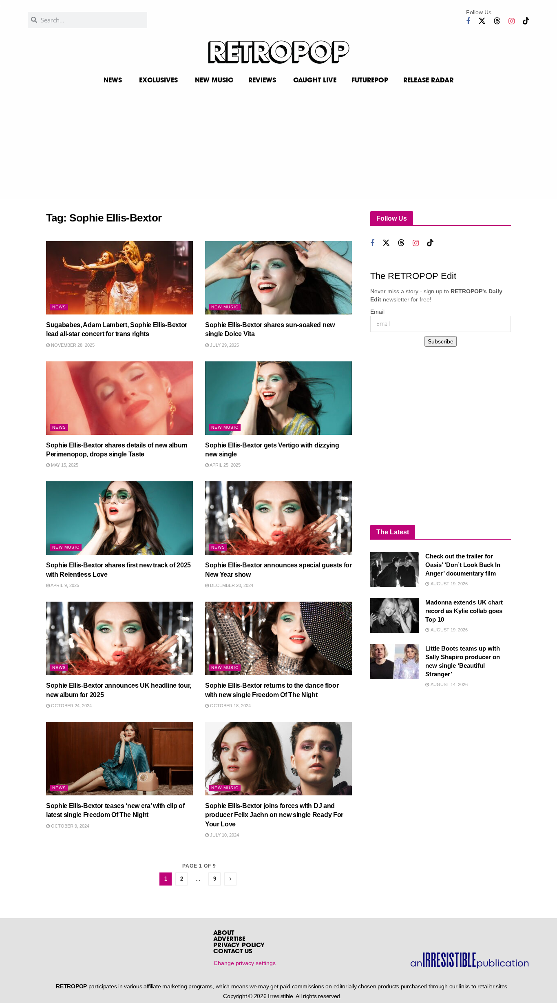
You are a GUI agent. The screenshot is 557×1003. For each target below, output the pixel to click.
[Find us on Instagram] (511, 21)
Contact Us (232, 952)
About (223, 933)
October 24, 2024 (71, 705)
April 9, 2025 (64, 585)
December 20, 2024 (231, 585)
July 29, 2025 (224, 345)
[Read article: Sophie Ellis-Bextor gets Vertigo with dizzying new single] (278, 398)
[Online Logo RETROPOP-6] (278, 52)
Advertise (229, 940)
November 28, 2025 (72, 345)
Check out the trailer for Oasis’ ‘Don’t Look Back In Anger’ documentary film (462, 565)
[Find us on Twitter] (482, 21)
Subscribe (440, 341)
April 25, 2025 (225, 465)
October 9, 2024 (69, 826)
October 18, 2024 (230, 705)
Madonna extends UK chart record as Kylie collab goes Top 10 (464, 611)
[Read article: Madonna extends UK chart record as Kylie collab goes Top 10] (394, 615)
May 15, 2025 (64, 465)
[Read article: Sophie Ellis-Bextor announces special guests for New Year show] (278, 518)
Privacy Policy (239, 946)
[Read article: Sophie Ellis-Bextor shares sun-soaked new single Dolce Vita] (278, 277)
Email (377, 311)
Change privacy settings (245, 963)
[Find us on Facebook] (468, 21)
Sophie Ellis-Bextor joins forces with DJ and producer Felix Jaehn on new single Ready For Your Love (274, 815)
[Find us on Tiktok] (526, 21)
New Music (225, 307)
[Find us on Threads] (497, 21)
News (59, 307)
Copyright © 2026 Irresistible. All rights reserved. (282, 996)
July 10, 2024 (224, 835)
